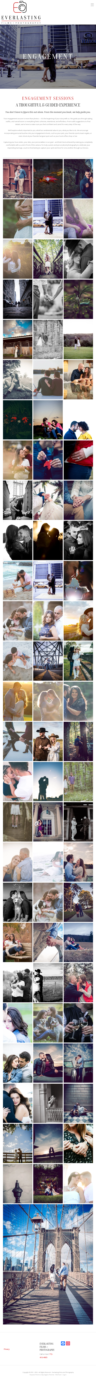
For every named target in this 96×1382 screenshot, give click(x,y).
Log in (64, 1375)
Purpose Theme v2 (36, 1375)
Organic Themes (49, 1375)
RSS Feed (58, 1375)
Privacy (7, 1349)
